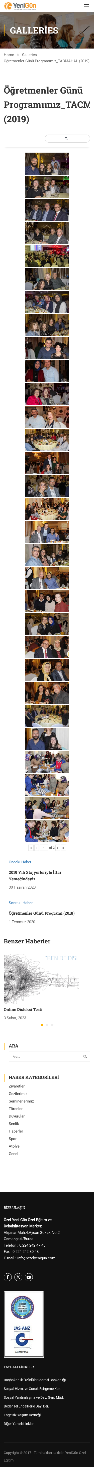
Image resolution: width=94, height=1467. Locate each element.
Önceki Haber (20, 862)
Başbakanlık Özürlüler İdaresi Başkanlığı (35, 1380)
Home (9, 55)
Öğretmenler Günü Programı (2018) (42, 913)
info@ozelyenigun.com (36, 1258)
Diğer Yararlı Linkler (19, 1424)
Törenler (16, 1109)
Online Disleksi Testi (23, 1009)
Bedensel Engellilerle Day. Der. (26, 1406)
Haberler (16, 1131)
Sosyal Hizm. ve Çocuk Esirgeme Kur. (32, 1389)
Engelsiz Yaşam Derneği (22, 1415)
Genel (13, 1154)
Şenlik (14, 1124)
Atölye (14, 1146)
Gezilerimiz (18, 1093)
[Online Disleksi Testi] (41, 978)
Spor (13, 1139)
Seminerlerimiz (21, 1101)
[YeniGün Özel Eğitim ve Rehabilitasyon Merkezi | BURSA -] (20, 6)
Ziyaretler (17, 1086)
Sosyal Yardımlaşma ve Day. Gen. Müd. (34, 1397)
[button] (42, 1025)
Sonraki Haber (21, 903)
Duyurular (17, 1116)
